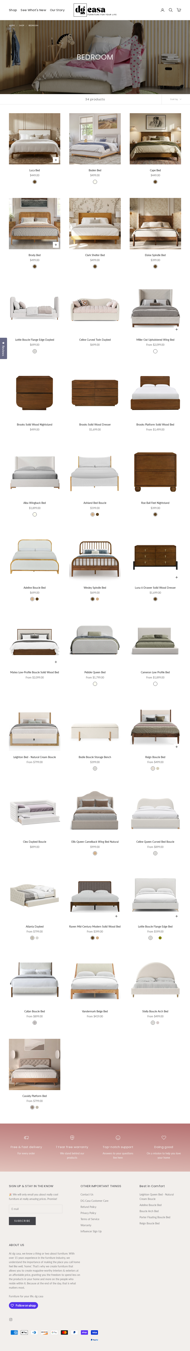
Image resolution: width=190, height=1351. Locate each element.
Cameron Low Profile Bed (155, 672)
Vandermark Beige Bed (95, 1011)
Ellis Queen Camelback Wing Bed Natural (95, 841)
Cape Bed (155, 170)
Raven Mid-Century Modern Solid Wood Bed (95, 926)
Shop (13, 10)
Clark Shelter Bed (95, 255)
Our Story (57, 10)
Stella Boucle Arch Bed (155, 1011)
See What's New (33, 10)
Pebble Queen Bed (95, 672)
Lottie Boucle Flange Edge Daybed (34, 339)
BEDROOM (33, 25)
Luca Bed (34, 170)
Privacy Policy (88, 1213)
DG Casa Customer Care (94, 1200)
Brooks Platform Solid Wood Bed (155, 424)
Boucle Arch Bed (149, 1211)
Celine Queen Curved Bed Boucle (155, 841)
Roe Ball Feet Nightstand (155, 502)
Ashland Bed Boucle (94, 502)
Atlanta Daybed (35, 926)
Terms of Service (90, 1219)
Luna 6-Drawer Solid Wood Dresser (155, 587)
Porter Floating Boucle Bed (155, 1217)
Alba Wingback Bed (34, 502)
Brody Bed (35, 255)
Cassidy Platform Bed (34, 1096)
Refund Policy (88, 1206)
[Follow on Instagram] (11, 1319)
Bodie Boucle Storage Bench (95, 757)
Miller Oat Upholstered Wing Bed (155, 339)
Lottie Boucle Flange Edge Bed (155, 926)
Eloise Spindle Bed (155, 255)
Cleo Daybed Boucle (34, 841)
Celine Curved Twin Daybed (95, 339)
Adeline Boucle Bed (35, 587)
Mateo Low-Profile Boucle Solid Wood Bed (34, 672)
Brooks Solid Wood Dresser (95, 424)
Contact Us (87, 1194)
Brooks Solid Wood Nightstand (34, 424)
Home (12, 25)
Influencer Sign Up (91, 1231)
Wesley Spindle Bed (95, 587)
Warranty (86, 1225)
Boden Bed (95, 170)
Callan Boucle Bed (34, 1011)
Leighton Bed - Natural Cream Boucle (34, 757)
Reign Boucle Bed (155, 757)
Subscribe (22, 1220)
